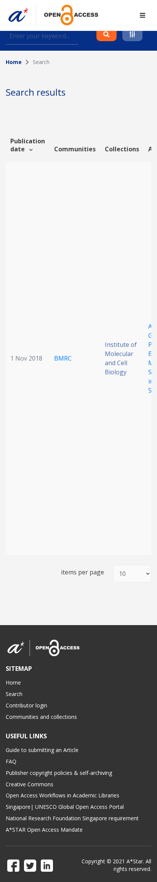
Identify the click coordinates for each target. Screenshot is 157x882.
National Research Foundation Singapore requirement (72, 818)
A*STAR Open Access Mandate (44, 829)
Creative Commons (29, 784)
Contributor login (26, 705)
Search (14, 694)
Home (14, 62)
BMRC (63, 358)
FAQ (11, 761)
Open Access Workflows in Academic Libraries (62, 795)
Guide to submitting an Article (42, 750)
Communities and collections (41, 716)
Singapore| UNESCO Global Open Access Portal (65, 806)
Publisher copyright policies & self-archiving (59, 772)
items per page (82, 572)
